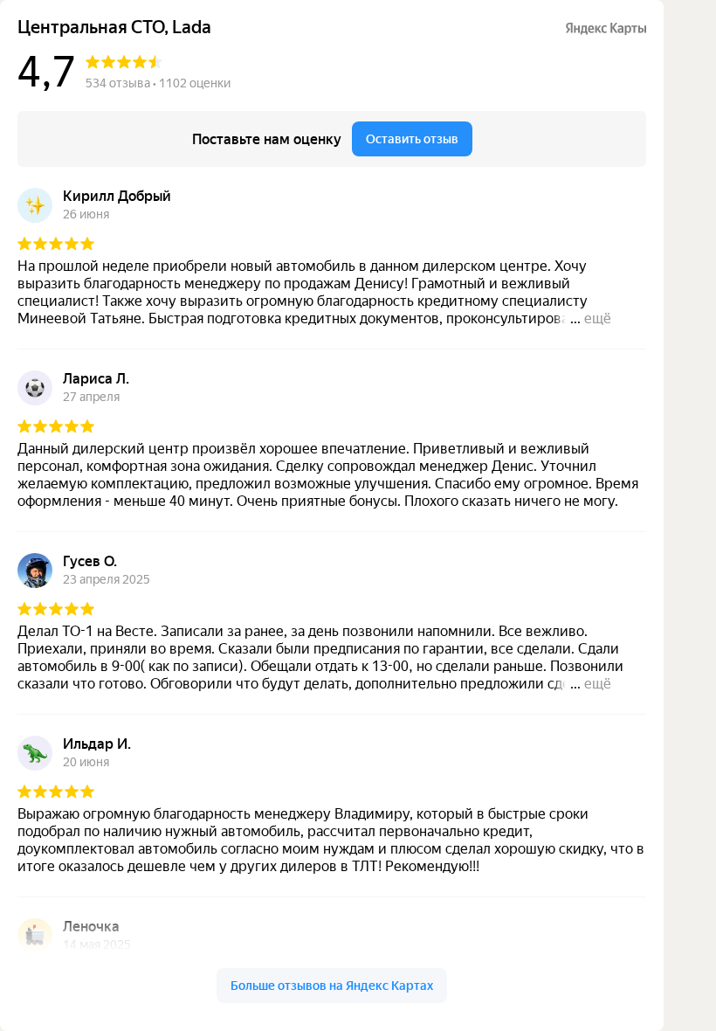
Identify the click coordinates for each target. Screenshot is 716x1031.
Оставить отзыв (412, 139)
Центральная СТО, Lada (114, 27)
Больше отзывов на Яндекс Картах (332, 986)
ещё (597, 318)
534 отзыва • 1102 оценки (158, 83)
